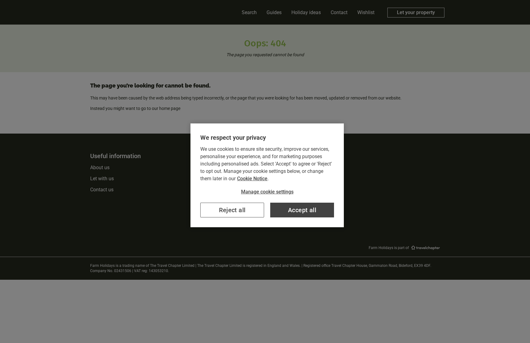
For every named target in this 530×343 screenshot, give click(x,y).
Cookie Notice (252, 178)
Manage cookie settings (267, 192)
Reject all (232, 210)
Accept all (302, 210)
